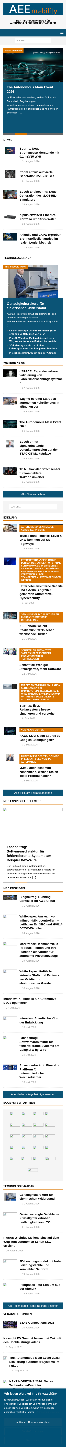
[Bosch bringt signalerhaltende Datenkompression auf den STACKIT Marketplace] (10, 443)
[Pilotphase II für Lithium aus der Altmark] (10, 1287)
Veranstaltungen (17, 1314)
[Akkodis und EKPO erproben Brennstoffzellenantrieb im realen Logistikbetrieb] (10, 237)
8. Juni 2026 (28, 718)
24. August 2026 (31, 933)
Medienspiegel (14, 888)
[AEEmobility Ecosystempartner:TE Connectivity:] (27, 1117)
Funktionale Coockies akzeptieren (33, 1422)
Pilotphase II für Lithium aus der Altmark (32, 352)
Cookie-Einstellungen (33, 1431)
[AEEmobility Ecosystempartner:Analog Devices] (50, 1117)
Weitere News (14, 362)
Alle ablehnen (33, 1440)
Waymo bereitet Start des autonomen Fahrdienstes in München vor (39, 402)
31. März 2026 (30, 744)
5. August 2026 (14, 1347)
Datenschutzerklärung (48, 1412)
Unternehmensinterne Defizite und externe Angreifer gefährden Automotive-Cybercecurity (41, 579)
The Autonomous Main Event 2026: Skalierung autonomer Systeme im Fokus (34, 1361)
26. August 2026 (31, 411)
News (7, 140)
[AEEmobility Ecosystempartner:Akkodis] (27, 1151)
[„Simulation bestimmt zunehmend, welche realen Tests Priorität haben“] (10, 757)
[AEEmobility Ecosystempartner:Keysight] (27, 1128)
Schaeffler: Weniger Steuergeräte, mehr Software (40, 660)
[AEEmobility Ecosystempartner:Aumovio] (26, 1162)
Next (58, 92)
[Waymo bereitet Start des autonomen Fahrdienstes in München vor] (10, 401)
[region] (33, 1417)
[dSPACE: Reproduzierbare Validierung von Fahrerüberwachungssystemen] (10, 373)
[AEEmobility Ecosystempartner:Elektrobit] (50, 1139)
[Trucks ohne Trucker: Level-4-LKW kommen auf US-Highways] (10, 528)
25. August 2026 (31, 482)
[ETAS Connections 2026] (10, 1324)
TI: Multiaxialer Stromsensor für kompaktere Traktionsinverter (39, 473)
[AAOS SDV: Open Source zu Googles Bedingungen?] (10, 731)
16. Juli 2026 (29, 1027)
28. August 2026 (31, 204)
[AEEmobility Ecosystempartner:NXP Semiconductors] (15, 1139)
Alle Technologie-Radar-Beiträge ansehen (33, 1305)
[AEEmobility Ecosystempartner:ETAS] (15, 1151)
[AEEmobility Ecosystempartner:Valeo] (15, 1162)
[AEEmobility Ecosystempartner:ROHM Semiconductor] (38, 1117)
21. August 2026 (31, 1227)
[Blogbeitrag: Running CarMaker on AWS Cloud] (10, 897)
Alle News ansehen (33, 494)
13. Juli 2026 (29, 1082)
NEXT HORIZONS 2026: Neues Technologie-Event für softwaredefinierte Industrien (31, 1385)
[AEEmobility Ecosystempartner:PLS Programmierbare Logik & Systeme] (15, 1117)
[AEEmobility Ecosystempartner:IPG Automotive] (33, 1173)
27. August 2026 (31, 247)
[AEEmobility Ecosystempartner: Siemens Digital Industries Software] (38, 1128)
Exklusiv (10, 517)
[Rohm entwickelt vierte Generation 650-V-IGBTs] (10, 174)
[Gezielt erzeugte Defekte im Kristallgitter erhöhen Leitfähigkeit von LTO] (10, 1216)
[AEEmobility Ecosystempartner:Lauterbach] (50, 1151)
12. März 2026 (30, 780)
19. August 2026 (31, 960)
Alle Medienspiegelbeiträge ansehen (33, 1094)
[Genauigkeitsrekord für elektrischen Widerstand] (33, 296)
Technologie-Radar (18, 1186)
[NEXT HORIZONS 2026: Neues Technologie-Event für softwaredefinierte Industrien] (5, 1381)
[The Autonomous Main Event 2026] (33, 65)
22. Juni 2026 (29, 673)
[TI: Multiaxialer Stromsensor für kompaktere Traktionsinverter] (10, 471)
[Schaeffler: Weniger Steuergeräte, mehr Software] (10, 651)
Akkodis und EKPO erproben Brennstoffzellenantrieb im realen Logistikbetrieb (40, 238)
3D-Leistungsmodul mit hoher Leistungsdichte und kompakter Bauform (41, 1265)
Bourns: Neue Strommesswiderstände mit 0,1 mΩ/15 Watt (39, 152)
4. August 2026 (20, 1370)
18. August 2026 (31, 988)
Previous (7, 92)
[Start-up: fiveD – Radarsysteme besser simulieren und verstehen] (10, 686)
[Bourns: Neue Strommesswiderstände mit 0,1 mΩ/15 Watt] (10, 150)
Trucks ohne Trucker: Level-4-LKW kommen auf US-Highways (41, 535)
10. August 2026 (31, 1327)
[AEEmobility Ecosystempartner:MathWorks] (38, 1139)
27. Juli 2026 (13, 1007)
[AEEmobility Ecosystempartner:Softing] (15, 1128)
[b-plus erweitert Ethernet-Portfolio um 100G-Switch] (10, 217)
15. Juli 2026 (29, 1054)
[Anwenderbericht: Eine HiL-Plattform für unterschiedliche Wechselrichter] (10, 1067)
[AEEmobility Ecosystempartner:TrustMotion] (27, 1139)
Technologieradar (18, 257)
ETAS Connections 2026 (36, 1322)
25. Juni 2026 (29, 638)
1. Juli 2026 (28, 602)
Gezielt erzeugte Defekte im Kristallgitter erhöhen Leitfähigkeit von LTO (39, 1218)
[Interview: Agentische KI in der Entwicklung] (10, 1020)
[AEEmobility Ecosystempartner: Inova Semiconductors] (50, 1128)
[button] (61, 32)
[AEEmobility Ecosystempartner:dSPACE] (51, 1162)
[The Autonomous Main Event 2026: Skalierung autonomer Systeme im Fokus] (5, 1358)
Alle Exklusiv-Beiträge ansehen (33, 792)
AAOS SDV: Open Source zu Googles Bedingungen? (39, 735)
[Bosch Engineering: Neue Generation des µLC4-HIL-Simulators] (10, 194)
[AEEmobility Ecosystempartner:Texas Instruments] (38, 1162)
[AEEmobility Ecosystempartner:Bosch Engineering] (38, 1151)
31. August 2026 (31, 161)
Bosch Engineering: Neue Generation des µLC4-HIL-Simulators (38, 195)
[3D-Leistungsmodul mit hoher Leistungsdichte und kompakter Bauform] (10, 1263)
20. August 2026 (15, 1250)
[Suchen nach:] (33, 40)
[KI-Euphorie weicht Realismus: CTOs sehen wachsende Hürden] (10, 615)
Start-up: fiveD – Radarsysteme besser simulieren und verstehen (39, 699)
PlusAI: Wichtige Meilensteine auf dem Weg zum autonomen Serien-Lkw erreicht (31, 1241)
